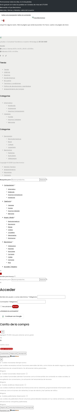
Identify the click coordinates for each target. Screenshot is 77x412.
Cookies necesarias (8, 363)
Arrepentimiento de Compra (14, 89)
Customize (4, 353)
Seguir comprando (6, 349)
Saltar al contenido (24, 15)
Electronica (8, 150)
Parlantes (11, 153)
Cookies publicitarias (9, 396)
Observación (20, 374)
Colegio (10, 145)
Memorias (11, 122)
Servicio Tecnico (10, 167)
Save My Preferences (16, 408)
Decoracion (8, 136)
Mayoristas (8, 172)
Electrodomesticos (14, 139)
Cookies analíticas (8, 385)
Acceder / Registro (10, 267)
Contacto (7, 175)
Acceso (15, 307)
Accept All (22, 353)
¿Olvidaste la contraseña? (9, 311)
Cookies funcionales (9, 374)
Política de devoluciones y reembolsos (17, 86)
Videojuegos (12, 158)
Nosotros (7, 75)
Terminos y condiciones (12, 83)
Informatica (8, 103)
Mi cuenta (7, 81)
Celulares (7, 114)
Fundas (10, 117)
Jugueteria (12, 147)
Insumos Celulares (14, 120)
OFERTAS (7, 72)
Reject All (13, 353)
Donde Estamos (9, 78)
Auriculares (12, 156)
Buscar (42, 180)
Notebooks (11, 106)
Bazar (10, 142)
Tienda (6, 70)
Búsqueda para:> (6, 180)
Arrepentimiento (10, 170)
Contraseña (8, 302)
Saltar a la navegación (9, 15)
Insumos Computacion (16, 111)
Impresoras (12, 108)
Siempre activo (21, 363)
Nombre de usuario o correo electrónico (18, 297)
